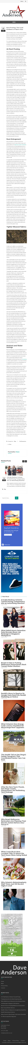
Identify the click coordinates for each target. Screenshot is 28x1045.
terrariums (24, 359)
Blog (15, 441)
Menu (22, 1)
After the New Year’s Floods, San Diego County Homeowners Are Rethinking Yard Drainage (13, 789)
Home (2, 981)
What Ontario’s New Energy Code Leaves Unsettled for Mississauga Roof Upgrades (12, 725)
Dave (10, 444)
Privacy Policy (4, 985)
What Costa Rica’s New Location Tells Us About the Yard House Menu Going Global (14, 853)
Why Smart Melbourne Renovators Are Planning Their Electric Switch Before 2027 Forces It (13, 821)
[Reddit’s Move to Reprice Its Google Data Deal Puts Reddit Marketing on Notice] (14, 720)
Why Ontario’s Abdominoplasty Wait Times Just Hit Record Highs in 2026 (13, 884)
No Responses (23, 441)
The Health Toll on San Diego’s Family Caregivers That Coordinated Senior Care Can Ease (13, 757)
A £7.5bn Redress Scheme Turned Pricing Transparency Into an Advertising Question (16, 479)
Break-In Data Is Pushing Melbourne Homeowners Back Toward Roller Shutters (13, 664)
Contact (3, 987)
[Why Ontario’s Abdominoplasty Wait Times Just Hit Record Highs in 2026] (14, 909)
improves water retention (20, 144)
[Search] (16, 498)
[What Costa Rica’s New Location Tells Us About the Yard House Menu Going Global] (14, 878)
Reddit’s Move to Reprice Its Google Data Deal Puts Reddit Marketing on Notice (13, 695)
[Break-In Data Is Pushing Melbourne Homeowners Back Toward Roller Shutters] (14, 689)
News (2, 983)
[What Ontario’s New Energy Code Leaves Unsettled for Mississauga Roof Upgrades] (14, 751)
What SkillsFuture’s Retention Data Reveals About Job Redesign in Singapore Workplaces (13, 633)
